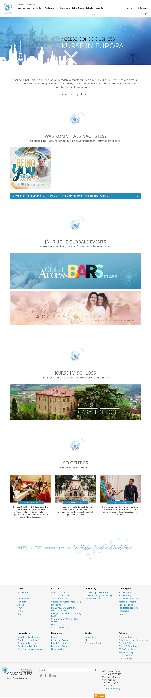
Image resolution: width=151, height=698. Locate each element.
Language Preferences (62, 646)
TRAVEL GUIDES (75, 502)
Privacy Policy (126, 643)
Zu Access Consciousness (26, 4)
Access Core (125, 592)
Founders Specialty (128, 598)
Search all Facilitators (28, 637)
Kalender (89, 8)
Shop (20, 611)
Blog (19, 614)
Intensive (56, 605)
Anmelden (131, 8)
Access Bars (38, 8)
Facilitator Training (27, 646)
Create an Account (60, 640)
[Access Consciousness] (8, 8)
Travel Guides (101, 8)
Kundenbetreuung (111, 688)
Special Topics (126, 605)
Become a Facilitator (28, 643)
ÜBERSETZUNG (120, 502)
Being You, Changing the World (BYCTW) (64, 609)
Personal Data (126, 637)
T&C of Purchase (127, 649)
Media (88, 640)
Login (54, 637)
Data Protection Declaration (133, 640)
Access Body (125, 595)
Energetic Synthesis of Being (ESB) (66, 614)
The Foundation (51, 8)
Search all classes (60, 592)
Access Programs (127, 601)
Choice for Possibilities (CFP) (66, 601)
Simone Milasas (93, 598)
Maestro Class (58, 624)
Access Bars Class (60, 595)
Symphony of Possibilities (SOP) (64, 620)
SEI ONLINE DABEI (31, 502)
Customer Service (94, 643)
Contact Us (90, 637)
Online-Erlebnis (78, 8)
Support (21, 601)
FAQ (19, 608)
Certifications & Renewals (30, 649)
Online (122, 614)
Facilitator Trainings (129, 608)
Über (29, 8)
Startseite (21, 8)
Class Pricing (125, 658)
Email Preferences (60, 643)
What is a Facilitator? (28, 640)
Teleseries (124, 611)
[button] (75, 196)
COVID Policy (125, 655)
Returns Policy (126, 652)
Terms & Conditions (129, 646)
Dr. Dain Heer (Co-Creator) (98, 595)
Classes (21, 595)
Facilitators (23, 598)
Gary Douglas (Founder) (97, 592)
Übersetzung (65, 8)
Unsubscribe (57, 649)
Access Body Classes (61, 627)
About (20, 605)
